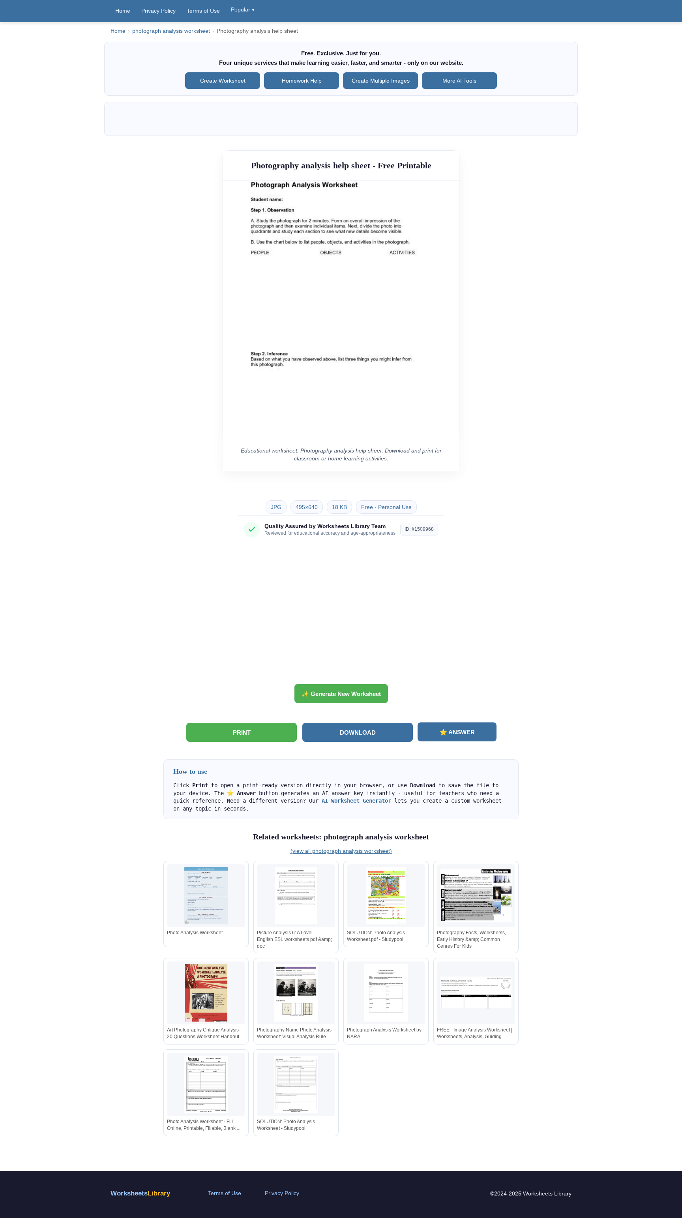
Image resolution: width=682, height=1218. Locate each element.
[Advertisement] (341, 613)
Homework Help (302, 80)
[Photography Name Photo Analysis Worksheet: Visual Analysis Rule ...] (296, 993)
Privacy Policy (158, 11)
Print (242, 732)
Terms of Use (203, 11)
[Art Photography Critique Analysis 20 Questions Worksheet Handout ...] (206, 993)
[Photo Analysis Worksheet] (206, 895)
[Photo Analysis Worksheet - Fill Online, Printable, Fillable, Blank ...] (206, 1084)
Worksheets (140, 1193)
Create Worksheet (222, 80)
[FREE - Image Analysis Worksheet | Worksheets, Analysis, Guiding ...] (476, 993)
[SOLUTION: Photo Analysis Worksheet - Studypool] (296, 1084)
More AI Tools (459, 80)
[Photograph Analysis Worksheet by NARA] (386, 993)
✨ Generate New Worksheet (341, 693)
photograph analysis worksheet (171, 31)
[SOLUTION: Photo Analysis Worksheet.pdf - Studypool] (386, 895)
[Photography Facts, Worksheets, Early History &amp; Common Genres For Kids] (476, 895)
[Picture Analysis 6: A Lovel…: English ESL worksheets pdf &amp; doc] (296, 895)
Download (358, 732)
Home (122, 11)
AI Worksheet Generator (356, 801)
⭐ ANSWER (457, 732)
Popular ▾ (243, 9)
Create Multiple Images (381, 80)
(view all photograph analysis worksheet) (341, 851)
